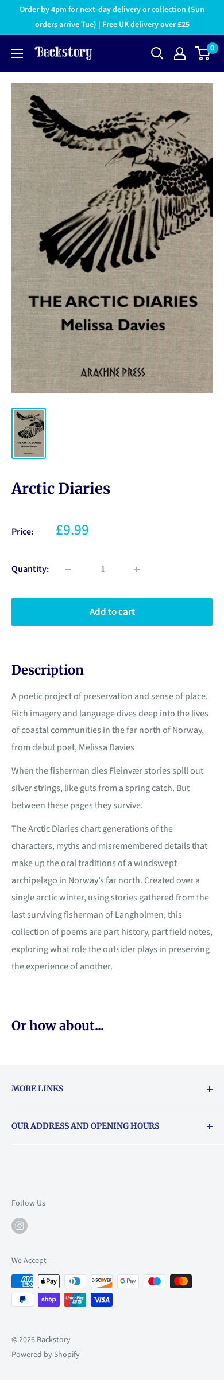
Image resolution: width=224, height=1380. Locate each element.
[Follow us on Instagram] (19, 1226)
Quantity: (30, 569)
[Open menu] (17, 53)
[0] (203, 53)
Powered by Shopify (45, 1354)
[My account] (180, 53)
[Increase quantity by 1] (137, 570)
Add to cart (112, 612)
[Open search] (157, 53)
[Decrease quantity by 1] (68, 570)
